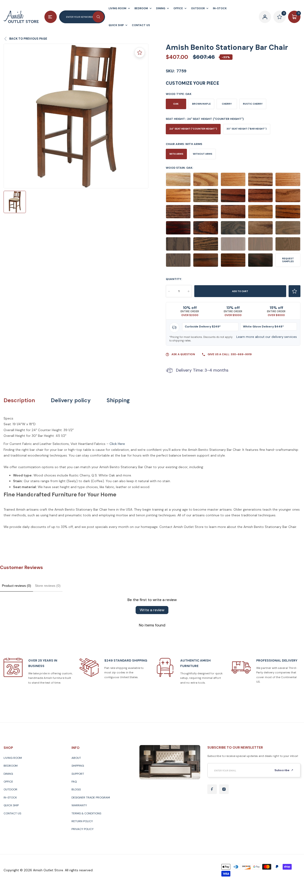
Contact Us (12, 813)
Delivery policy (71, 400)
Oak (176, 103)
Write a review (152, 609)
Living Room (13, 758)
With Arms (176, 153)
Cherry (227, 103)
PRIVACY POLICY (82, 829)
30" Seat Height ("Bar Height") (247, 128)
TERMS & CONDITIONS (86, 813)
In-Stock (10, 797)
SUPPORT (77, 774)
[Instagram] (224, 789)
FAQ (74, 781)
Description (19, 400)
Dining (8, 774)
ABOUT (76, 758)
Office (8, 781)
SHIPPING (77, 766)
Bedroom (11, 766)
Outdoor (10, 789)
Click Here (117, 444)
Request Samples (288, 260)
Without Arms (202, 153)
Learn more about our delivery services (266, 337)
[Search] (98, 17)
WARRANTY (79, 805)
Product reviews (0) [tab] (16, 586)
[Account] (265, 17)
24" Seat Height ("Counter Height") (193, 128)
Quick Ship (11, 805)
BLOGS (76, 789)
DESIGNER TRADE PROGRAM (90, 797)
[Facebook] (212, 789)
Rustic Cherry (253, 103)
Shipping (118, 400)
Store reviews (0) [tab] (48, 586)
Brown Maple (201, 103)
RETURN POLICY (82, 821)
